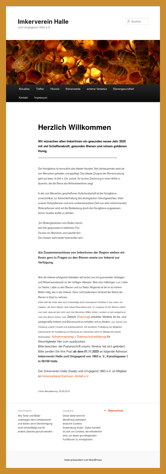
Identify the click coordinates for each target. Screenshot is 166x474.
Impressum (40, 97)
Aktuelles (24, 89)
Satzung (83, 316)
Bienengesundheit (123, 89)
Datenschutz (115, 410)
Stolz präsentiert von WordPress (83, 460)
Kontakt (23, 97)
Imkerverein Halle (43, 21)
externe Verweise (97, 89)
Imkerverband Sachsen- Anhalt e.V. (65, 376)
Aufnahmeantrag (62, 336)
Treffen (40, 89)
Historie (54, 89)
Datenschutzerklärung (91, 336)
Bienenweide (73, 89)
